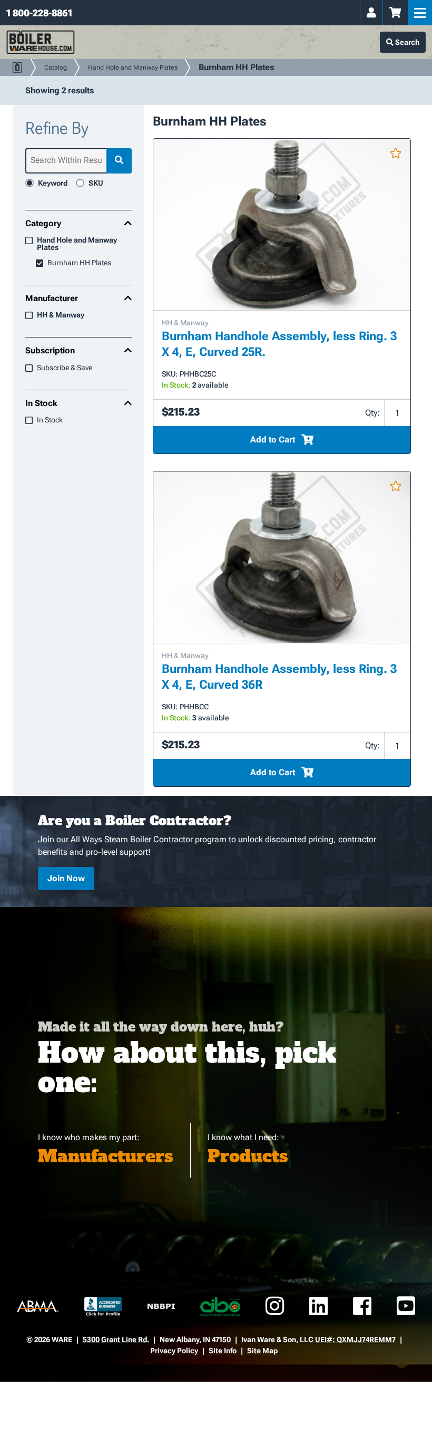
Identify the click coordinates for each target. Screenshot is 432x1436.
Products (248, 1156)
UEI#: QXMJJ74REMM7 (355, 1339)
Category (43, 223)
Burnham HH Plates (79, 263)
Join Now (66, 878)
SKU (96, 183)
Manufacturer (51, 298)
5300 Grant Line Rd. (116, 1339)
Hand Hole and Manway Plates (133, 67)
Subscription (50, 350)
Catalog (55, 67)
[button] (395, 155)
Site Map (262, 1350)
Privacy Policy (174, 1350)
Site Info (223, 1350)
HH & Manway (60, 315)
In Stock (41, 403)
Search (406, 42)
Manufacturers (105, 1156)
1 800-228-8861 (39, 12)
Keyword (52, 183)
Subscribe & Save (64, 368)
